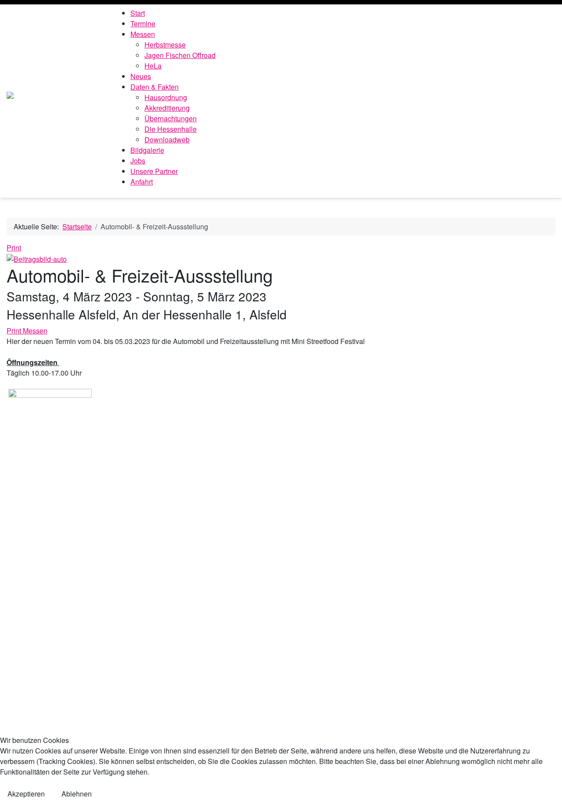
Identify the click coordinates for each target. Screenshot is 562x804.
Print (14, 248)
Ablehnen (76, 794)
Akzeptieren (26, 794)
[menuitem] (137, 13)
